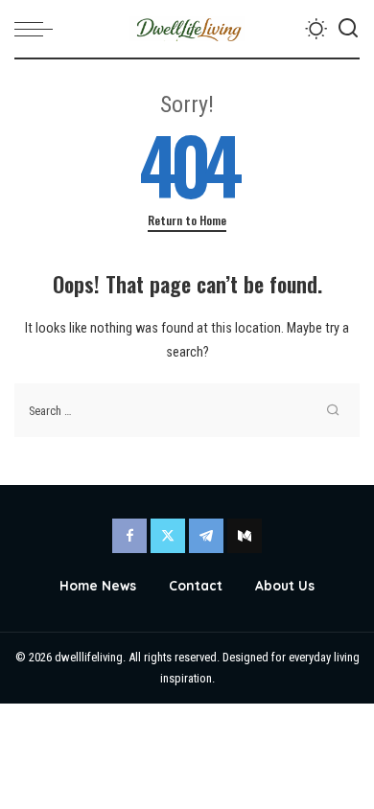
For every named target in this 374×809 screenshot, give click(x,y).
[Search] (348, 29)
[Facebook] (129, 536)
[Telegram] (206, 536)
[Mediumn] (244, 536)
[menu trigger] (38, 29)
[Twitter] (168, 536)
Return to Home (187, 220)
